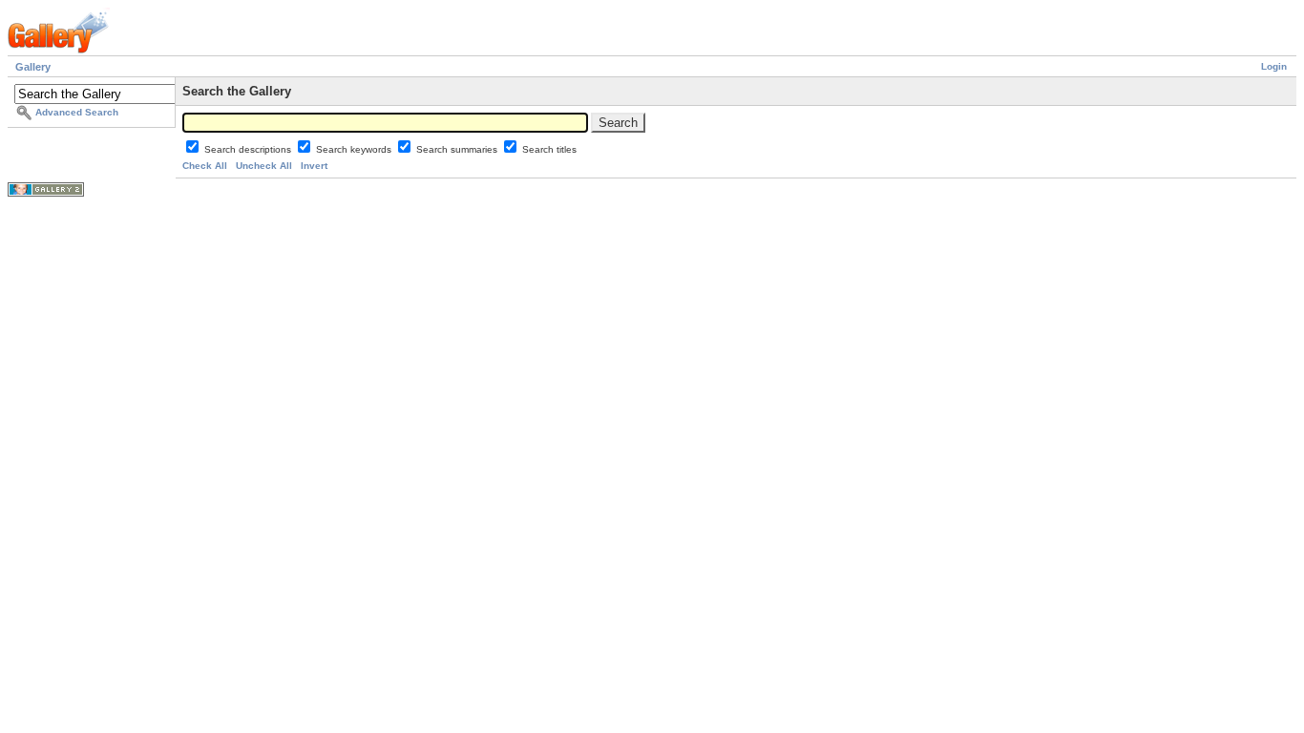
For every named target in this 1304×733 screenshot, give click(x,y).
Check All (204, 165)
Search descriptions (249, 149)
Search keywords (355, 149)
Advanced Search (76, 112)
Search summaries (458, 149)
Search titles (549, 149)
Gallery (33, 67)
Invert (314, 165)
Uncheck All (264, 165)
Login (1274, 66)
